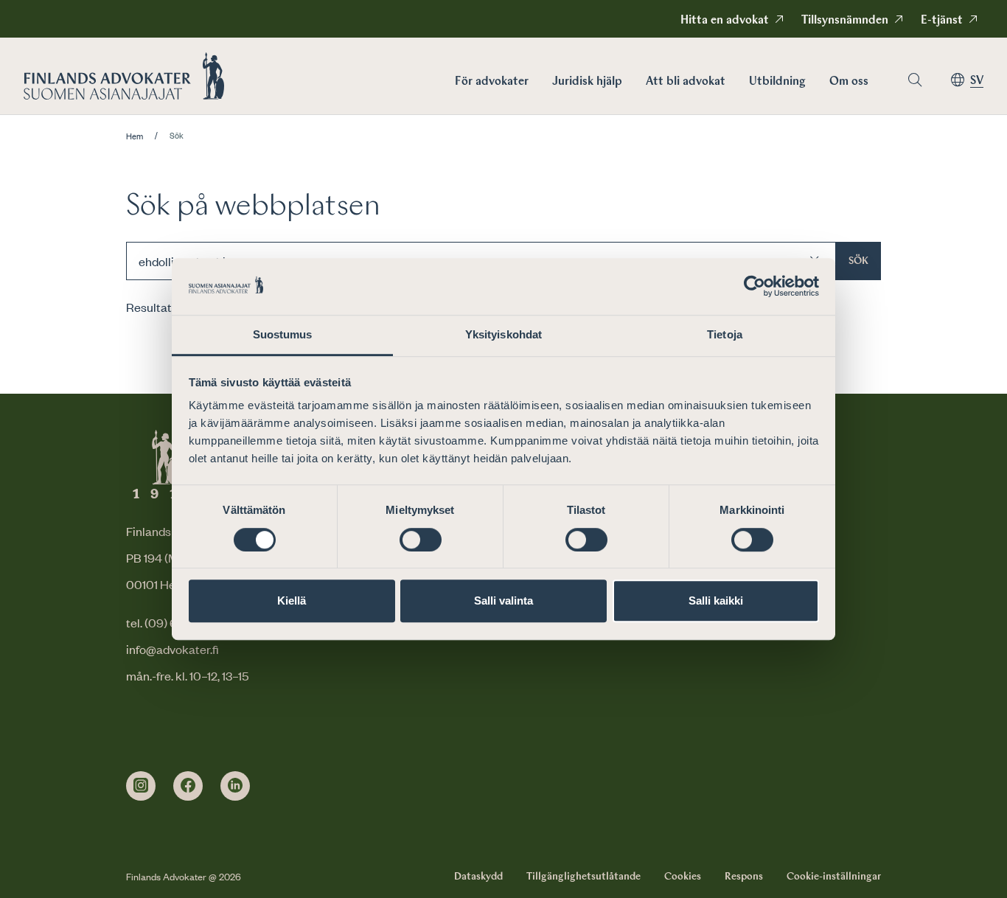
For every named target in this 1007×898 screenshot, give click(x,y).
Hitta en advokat (724, 21)
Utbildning (777, 82)
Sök (858, 261)
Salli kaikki (716, 600)
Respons (744, 876)
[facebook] (188, 786)
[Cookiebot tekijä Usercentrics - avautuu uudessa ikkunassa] (754, 287)
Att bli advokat (685, 82)
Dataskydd (478, 876)
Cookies (682, 876)
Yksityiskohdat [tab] (503, 334)
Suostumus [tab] (283, 334)
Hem (134, 136)
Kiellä (291, 600)
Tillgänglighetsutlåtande (583, 876)
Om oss (848, 82)
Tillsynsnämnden (844, 21)
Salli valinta (503, 600)
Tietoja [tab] (724, 334)
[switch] (421, 539)
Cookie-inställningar (834, 876)
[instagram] (141, 786)
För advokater (492, 82)
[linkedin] (235, 786)
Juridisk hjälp (587, 82)
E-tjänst (942, 21)
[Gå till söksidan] (914, 80)
